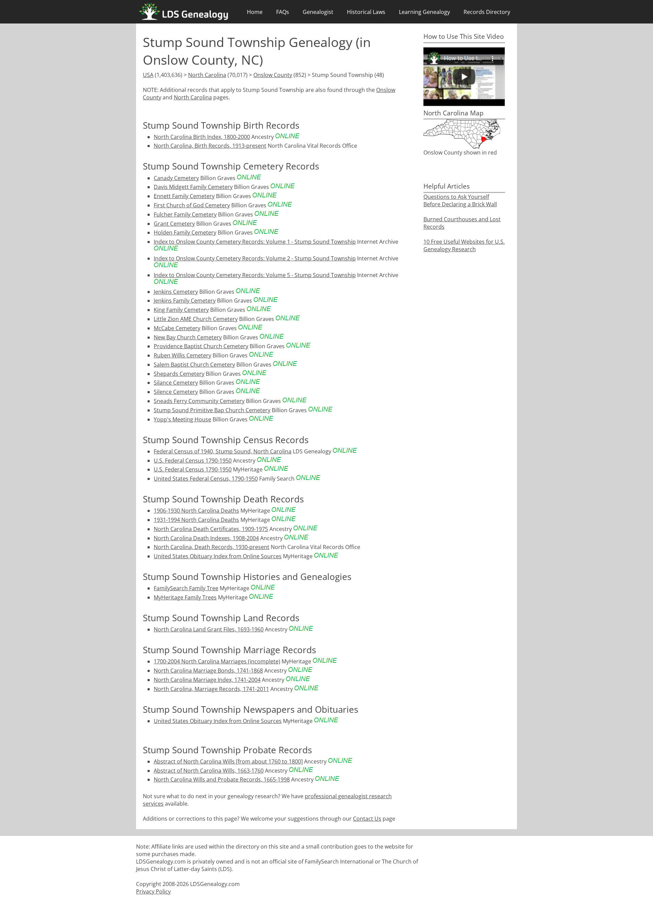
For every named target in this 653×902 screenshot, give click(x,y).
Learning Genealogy (424, 12)
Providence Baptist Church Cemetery (201, 346)
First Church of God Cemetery (192, 205)
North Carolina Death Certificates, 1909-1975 (211, 529)
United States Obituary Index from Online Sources (218, 556)
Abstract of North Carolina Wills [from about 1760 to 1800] (228, 761)
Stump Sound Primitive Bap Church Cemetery (212, 410)
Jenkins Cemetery (176, 291)
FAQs (282, 12)
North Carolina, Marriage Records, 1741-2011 (211, 689)
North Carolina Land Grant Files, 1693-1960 (209, 629)
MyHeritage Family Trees (185, 597)
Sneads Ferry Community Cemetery (199, 401)
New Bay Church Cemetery (188, 337)
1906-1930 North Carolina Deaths (196, 510)
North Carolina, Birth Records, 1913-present (210, 145)
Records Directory (487, 12)
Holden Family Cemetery (185, 232)
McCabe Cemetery (177, 328)
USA (148, 75)
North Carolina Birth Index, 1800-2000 (202, 137)
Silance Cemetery (176, 382)
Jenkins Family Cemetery (185, 300)
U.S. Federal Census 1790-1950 (193, 460)
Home (255, 12)
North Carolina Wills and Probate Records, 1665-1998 (222, 779)
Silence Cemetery (176, 392)
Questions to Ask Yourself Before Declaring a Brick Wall (460, 200)
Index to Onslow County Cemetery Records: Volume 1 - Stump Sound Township (255, 241)
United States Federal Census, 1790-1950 (206, 478)
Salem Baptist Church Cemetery (194, 364)
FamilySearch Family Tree (186, 588)
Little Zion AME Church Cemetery (196, 319)
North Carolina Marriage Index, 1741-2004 (207, 679)
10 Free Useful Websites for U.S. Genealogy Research (464, 245)
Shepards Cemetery (179, 373)
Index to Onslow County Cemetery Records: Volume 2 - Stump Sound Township (255, 258)
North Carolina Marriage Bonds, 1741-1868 (208, 670)
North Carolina (207, 75)
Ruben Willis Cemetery (182, 355)
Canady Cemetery (176, 178)
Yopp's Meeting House (182, 419)
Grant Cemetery (174, 223)
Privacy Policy (153, 891)
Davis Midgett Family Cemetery (193, 187)
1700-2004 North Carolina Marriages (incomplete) (217, 661)
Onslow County (272, 75)
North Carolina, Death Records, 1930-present (211, 547)
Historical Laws (366, 12)
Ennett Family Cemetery (184, 196)
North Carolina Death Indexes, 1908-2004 (206, 538)
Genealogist (318, 12)
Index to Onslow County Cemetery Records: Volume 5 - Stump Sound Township (255, 275)
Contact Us (367, 818)
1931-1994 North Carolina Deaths (196, 520)
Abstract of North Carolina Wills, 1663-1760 (209, 770)
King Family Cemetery (181, 309)
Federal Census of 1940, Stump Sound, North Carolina (222, 451)
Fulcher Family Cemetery (185, 214)
